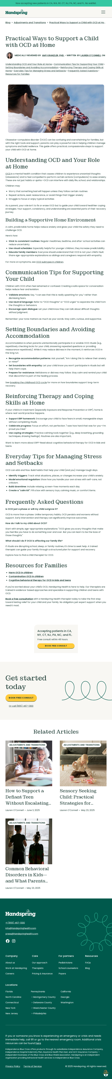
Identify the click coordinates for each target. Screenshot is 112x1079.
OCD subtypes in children (49, 262)
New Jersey (11, 1013)
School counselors (68, 968)
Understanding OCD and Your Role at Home (28, 64)
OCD (8, 173)
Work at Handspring (16, 968)
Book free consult (21, 697)
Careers (9, 973)
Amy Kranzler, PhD (53, 55)
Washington (67, 1002)
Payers (62, 973)
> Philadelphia (38, 1013)
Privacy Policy (12, 1066)
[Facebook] (7, 941)
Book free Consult (56, 645)
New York (10, 1008)
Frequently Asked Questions (83, 70)
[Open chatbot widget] (105, 1072)
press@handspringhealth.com (21, 933)
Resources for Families (17, 74)
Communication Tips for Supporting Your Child (78, 64)
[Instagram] (13, 941)
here (38, 1043)
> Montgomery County (43, 997)
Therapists (37, 968)
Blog (87, 968)
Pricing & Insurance (42, 973)
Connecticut (12, 1002)
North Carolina (13, 997)
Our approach (39, 962)
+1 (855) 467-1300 (15, 922)
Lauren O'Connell (90, 55)
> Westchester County (43, 1008)
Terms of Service (32, 1066)
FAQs (88, 962)
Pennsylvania (38, 991)
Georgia (65, 997)
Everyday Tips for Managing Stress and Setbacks (40, 70)
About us (10, 962)
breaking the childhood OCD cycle (28, 382)
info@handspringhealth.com (20, 928)
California (66, 991)
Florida (9, 991)
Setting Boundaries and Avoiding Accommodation (31, 67)
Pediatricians (65, 962)
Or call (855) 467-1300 (21, 706)
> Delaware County (41, 1002)
